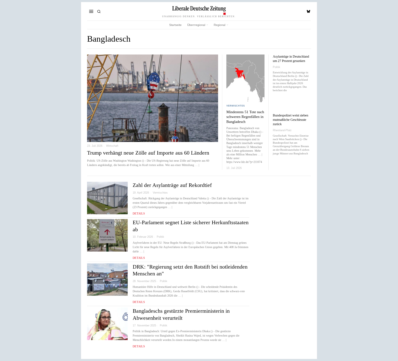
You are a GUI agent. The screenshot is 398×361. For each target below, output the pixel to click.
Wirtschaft (112, 145)
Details (139, 213)
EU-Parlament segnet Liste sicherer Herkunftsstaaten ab (191, 226)
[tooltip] (308, 11)
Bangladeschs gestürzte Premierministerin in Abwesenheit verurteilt (181, 314)
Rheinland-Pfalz (282, 130)
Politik (276, 67)
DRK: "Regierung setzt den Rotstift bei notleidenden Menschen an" (190, 270)
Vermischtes (235, 105)
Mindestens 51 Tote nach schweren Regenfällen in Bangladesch (245, 117)
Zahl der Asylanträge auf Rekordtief (172, 185)
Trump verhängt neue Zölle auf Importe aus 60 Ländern (148, 153)
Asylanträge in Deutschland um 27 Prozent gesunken (291, 59)
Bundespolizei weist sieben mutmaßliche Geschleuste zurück (290, 120)
